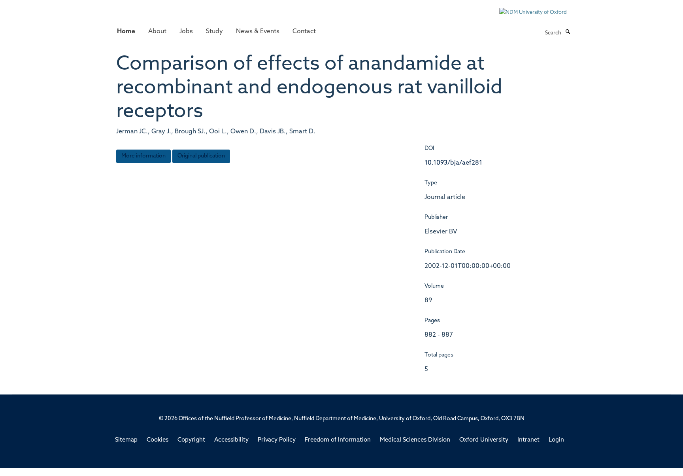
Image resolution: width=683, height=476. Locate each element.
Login (556, 440)
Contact (304, 31)
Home (126, 31)
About (157, 31)
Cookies (157, 440)
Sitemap (126, 440)
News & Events (257, 31)
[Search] (567, 32)
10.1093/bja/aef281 (453, 163)
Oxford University (483, 440)
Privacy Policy (277, 440)
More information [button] (143, 156)
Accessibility (231, 440)
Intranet (528, 440)
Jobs (186, 31)
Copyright (191, 440)
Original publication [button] (201, 156)
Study (214, 31)
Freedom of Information (338, 440)
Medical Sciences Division (415, 440)
